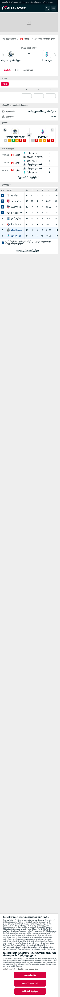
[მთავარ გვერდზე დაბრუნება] (16, 8)
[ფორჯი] (8, 195)
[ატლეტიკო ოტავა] (8, 207)
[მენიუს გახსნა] (53, 8)
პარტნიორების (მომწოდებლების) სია (20, 969)
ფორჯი (14, 195)
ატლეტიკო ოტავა (17, 207)
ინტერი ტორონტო (10, 60)
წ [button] (42, 190)
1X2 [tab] (5, 84)
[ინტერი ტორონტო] (8, 230)
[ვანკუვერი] (8, 212)
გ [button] (48, 190)
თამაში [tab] (7, 70)
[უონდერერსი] (8, 218)
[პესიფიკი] (8, 235)
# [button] (2, 190)
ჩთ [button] (27, 190)
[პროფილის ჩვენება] (11, 54)
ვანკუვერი (16, 212)
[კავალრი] (8, 201)
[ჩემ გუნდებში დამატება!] (2, 54)
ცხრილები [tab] (28, 70)
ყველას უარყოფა (30, 983)
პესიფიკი (47, 60)
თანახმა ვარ (30, 975)
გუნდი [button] (9, 190)
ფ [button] (37, 190)
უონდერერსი (17, 218)
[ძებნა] (47, 8)
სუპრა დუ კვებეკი (17, 224)
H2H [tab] (17, 70)
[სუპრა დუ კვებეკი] (8, 224)
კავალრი (16, 201)
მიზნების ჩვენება (30, 991)
